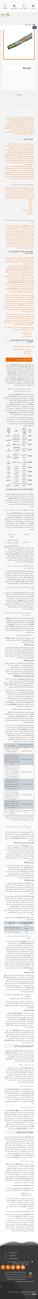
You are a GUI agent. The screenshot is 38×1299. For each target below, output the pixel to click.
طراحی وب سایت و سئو (27, 1294)
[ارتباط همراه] (2, 1285)
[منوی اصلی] (35, 27)
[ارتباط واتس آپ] (12, 1285)
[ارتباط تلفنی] (7, 1285)
